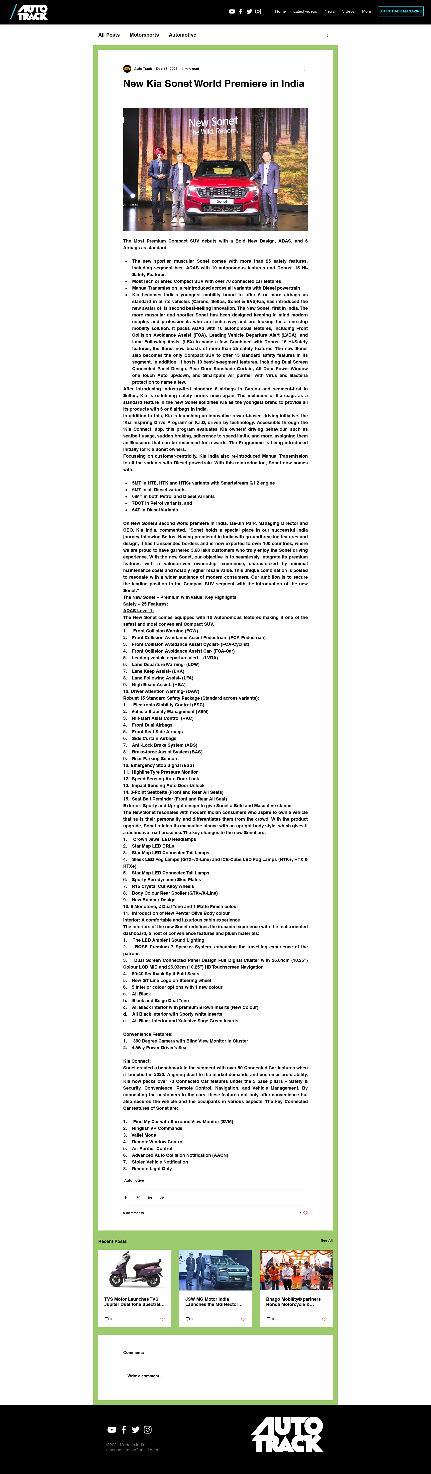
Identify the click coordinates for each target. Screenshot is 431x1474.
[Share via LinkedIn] (150, 1197)
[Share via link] (162, 1197)
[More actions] (305, 69)
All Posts (109, 35)
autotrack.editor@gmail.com (132, 1449)
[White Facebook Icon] (240, 11)
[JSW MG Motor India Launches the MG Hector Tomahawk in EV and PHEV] (215, 1270)
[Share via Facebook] (125, 1197)
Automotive (182, 35)
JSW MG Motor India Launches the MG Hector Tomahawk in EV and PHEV (214, 1301)
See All (327, 1240)
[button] (326, 35)
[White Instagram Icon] (258, 11)
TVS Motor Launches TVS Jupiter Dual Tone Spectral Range (132, 1301)
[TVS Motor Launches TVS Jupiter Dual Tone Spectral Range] (134, 1270)
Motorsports (144, 35)
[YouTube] (232, 11)
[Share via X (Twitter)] (137, 1197)
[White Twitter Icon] (249, 11)
